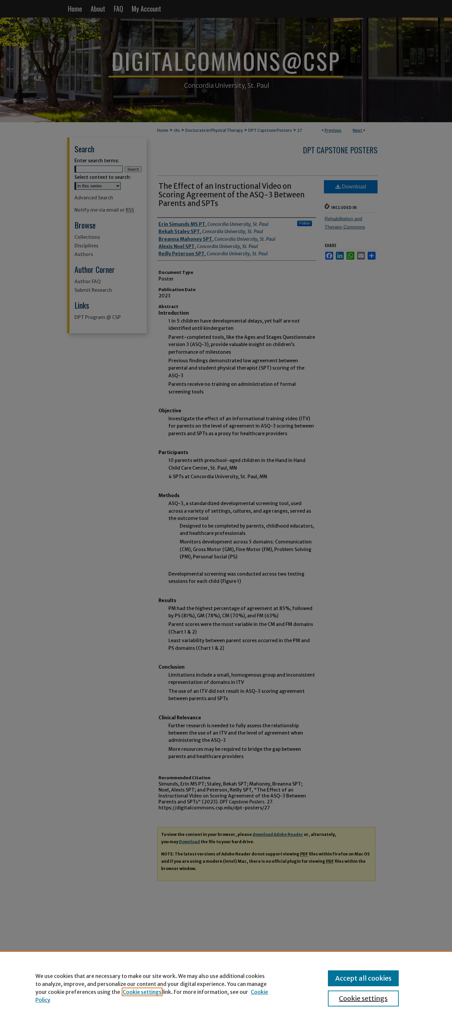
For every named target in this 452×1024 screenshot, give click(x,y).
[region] (226, 987)
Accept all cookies (363, 978)
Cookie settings (142, 992)
